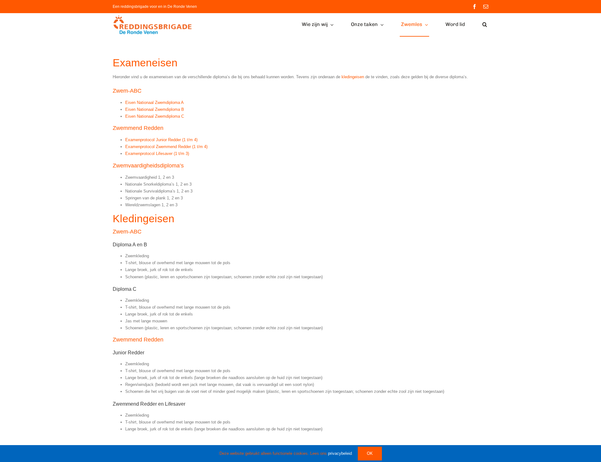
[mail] (485, 6)
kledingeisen (353, 76)
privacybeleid (340, 453)
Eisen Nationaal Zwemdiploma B (154, 109)
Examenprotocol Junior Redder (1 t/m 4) (161, 139)
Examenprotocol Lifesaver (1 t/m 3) (157, 153)
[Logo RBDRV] (154, 16)
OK (370, 453)
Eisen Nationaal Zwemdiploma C (154, 116)
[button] (484, 25)
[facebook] (474, 6)
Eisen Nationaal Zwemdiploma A (154, 102)
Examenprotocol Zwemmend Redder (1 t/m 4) (166, 146)
